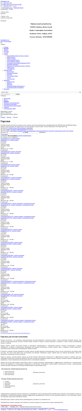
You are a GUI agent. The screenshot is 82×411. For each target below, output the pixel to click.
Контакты (6, 89)
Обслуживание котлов (13, 60)
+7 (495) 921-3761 (7, 3)
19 (24, 333)
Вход (2, 41)
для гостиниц (69, 131)
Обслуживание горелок (13, 61)
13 (14, 333)
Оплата (6, 50)
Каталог (9, 117)
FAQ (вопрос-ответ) (12, 76)
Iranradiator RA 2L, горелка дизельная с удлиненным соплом (17, 205)
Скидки (6, 53)
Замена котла (10, 67)
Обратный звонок (18, 7)
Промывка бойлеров (12, 64)
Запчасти (6, 107)
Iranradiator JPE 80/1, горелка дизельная (11, 192)
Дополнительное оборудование (12, 105)
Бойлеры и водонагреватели (11, 103)
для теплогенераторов (42, 131)
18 (22, 333)
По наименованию (26, 135)
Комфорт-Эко (10, 81)
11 (11, 333)
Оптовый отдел (5, 40)
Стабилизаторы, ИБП (10, 108)
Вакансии (9, 84)
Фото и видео (10, 79)
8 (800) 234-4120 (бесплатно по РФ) (12, 4)
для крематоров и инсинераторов (26, 131)
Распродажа (7, 98)
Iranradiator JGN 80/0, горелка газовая (11, 244)
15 (17, 333)
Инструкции (10, 71)
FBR (18, 128)
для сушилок (13, 131)
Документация (8, 70)
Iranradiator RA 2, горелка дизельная (10, 179)
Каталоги (9, 74)
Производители (10, 408)
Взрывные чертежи (12, 73)
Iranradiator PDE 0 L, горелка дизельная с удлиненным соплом (18, 282)
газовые (8, 129)
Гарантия (3, 408)
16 (19, 333)
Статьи (9, 77)
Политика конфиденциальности (16, 86)
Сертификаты (11, 68)
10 (10, 333)
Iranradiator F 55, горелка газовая (9, 140)
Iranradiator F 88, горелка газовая (9, 166)
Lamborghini (29, 128)
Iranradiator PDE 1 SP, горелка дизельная (12, 295)
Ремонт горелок (11, 58)
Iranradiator (23, 128)
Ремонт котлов (11, 57)
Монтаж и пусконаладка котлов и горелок (18, 66)
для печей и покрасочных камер (57, 131)
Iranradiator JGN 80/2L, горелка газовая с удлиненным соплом (17, 321)
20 (26, 333)
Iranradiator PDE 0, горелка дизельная (11, 269)
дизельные (13, 129)
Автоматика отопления (10, 104)
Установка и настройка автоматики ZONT (18, 63)
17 (21, 333)
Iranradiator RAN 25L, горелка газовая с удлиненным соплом (17, 218)
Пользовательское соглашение (15, 87)
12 (13, 333)
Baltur (11, 128)
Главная (6, 47)
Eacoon (15, 128)
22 (29, 333)
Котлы (5, 100)
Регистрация (7, 41)
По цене (18, 135)
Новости (9, 83)
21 (27, 333)
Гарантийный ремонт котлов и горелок (18, 55)
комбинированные (22, 129)
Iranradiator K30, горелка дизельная (10, 153)
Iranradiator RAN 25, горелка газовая (10, 231)
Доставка (6, 51)
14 (16, 333)
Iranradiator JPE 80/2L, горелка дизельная (12, 256)
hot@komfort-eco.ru (7, 7)
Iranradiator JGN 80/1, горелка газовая (11, 308)
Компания (6, 80)
